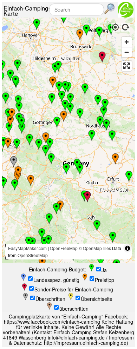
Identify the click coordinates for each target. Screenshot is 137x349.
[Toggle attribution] (127, 248)
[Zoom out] (127, 52)
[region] (68, 140)
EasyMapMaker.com (27, 248)
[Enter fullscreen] (127, 66)
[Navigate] (115, 26)
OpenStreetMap (33, 255)
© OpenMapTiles (95, 248)
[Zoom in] (127, 42)
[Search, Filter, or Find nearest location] (109, 8)
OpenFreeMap (64, 248)
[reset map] (126, 26)
